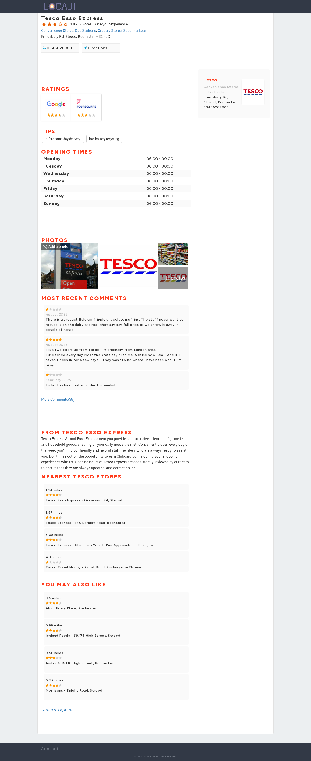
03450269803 (60, 48)
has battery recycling (104, 139)
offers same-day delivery (63, 139)
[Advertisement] (116, 69)
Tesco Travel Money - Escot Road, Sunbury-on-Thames (94, 567)
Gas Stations (85, 30)
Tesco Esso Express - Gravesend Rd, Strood (84, 500)
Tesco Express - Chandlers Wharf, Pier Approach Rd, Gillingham (101, 545)
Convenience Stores (57, 30)
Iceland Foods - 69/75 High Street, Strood (83, 636)
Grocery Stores (110, 30)
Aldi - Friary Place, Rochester (71, 608)
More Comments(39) (57, 399)
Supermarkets (134, 30)
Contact (50, 748)
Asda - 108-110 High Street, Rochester (79, 663)
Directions (97, 48)
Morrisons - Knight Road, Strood (74, 690)
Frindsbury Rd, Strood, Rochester (220, 99)
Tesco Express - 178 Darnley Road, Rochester (85, 523)
